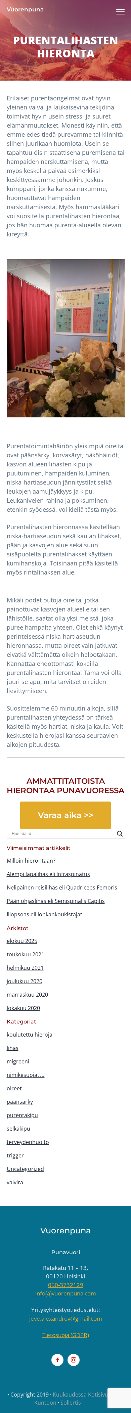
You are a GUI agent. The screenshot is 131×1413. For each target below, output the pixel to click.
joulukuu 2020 (24, 981)
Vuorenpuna (25, 9)
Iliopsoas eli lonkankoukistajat (44, 914)
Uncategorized (25, 1169)
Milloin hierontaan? (31, 860)
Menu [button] (113, 11)
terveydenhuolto (28, 1142)
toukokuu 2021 (25, 954)
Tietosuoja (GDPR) (65, 1335)
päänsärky (20, 1101)
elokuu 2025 (22, 941)
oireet (14, 1088)
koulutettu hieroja (29, 1034)
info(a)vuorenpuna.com (65, 1293)
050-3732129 (65, 1285)
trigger (15, 1155)
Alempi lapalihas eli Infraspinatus (48, 874)
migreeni (18, 1061)
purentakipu (22, 1115)
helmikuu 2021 (25, 967)
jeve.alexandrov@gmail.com (65, 1318)
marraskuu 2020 (27, 994)
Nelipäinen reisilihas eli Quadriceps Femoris (62, 887)
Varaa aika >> (65, 815)
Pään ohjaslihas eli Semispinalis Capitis (56, 901)
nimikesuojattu (26, 1075)
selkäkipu (18, 1128)
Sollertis (70, 1402)
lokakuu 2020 (23, 1008)
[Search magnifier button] (120, 833)
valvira (15, 1182)
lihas (12, 1048)
